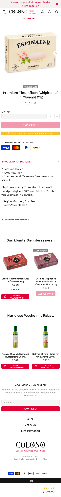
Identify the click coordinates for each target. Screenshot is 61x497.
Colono (11, 12)
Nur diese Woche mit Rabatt (30, 316)
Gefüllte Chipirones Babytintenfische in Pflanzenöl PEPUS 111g (45, 281)
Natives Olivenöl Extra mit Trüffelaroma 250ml (15, 355)
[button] (49, 490)
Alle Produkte (29, 19)
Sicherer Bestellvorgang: (18, 142)
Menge (5, 112)
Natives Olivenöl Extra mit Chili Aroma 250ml (45, 355)
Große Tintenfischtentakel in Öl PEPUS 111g (15, 280)
